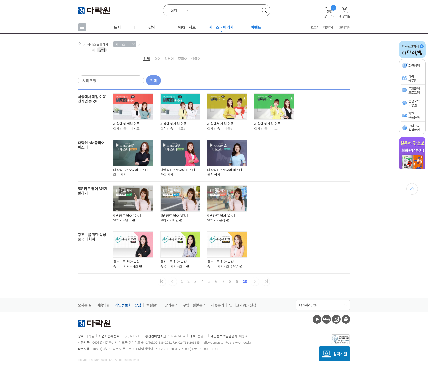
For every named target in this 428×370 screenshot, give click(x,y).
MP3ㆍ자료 (186, 27)
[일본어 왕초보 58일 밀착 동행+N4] (412, 168)
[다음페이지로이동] (255, 281)
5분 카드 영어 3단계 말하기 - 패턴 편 (174, 218)
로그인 (315, 27)
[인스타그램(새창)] (336, 319)
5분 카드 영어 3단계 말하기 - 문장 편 (221, 218)
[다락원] (94, 10)
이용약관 (103, 305)
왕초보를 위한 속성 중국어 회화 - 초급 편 (174, 264)
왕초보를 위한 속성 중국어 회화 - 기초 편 (127, 264)
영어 (157, 58)
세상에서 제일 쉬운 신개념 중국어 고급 (267, 126)
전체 (146, 58)
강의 (151, 27)
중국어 (182, 58)
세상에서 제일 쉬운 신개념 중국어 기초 (126, 126)
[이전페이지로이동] (173, 281)
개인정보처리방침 (128, 305)
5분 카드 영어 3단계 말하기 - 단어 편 (127, 218)
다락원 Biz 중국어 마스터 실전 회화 (177, 172)
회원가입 (328, 27)
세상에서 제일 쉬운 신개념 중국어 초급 (173, 126)
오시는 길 (84, 305)
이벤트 (256, 27)
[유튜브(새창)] (317, 319)
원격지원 (340, 353)
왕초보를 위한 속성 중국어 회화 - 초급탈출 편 (224, 264)
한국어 (196, 58)
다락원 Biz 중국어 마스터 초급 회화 (130, 172)
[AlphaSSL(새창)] (340, 339)
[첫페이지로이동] (162, 281)
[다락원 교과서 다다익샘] (412, 57)
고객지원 (344, 27)
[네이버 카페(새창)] (346, 319)
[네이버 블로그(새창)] (326, 319)
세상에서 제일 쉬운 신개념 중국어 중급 (220, 126)
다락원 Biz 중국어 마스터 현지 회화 (224, 172)
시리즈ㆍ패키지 (221, 27)
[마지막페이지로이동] (266, 281)
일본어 (169, 58)
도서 (117, 27)
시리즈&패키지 (97, 44)
